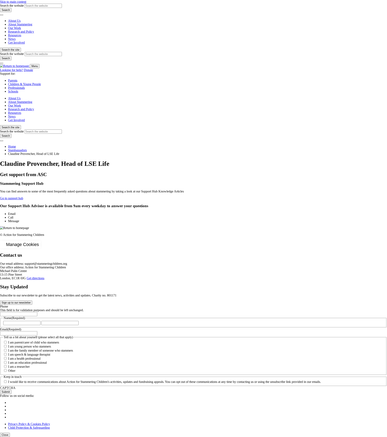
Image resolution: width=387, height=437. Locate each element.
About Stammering (20, 24)
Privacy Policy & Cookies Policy (29, 424)
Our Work (14, 28)
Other (11, 370)
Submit (6, 391)
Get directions (35, 278)
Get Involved (16, 42)
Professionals (16, 87)
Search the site (10, 49)
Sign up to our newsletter (16, 302)
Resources (14, 35)
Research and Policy (21, 31)
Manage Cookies (22, 244)
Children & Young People (24, 84)
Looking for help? (11, 70)
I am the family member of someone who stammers (40, 350)
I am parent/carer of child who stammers (33, 342)
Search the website (12, 5)
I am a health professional (24, 358)
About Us (14, 20)
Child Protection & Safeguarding (29, 427)
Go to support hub (11, 198)
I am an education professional (27, 362)
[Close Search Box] (1, 15)
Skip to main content (13, 1)
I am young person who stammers (29, 346)
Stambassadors (17, 150)
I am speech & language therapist (29, 354)
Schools (13, 91)
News (12, 39)
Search (6, 10)
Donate (28, 70)
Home (12, 146)
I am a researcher (19, 366)
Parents (12, 80)
